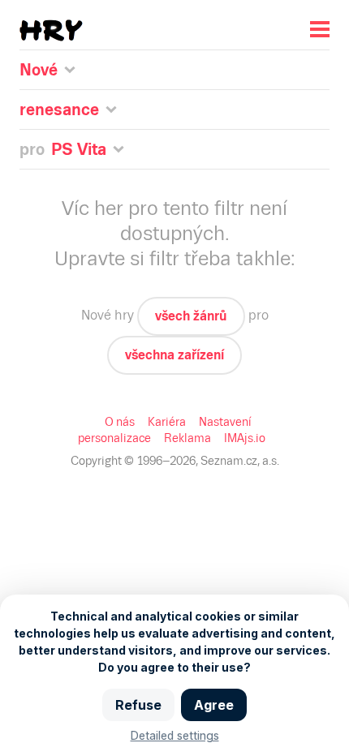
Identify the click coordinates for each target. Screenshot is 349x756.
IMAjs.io (244, 438)
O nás (120, 421)
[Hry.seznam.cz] (51, 30)
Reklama (187, 438)
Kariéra (167, 421)
